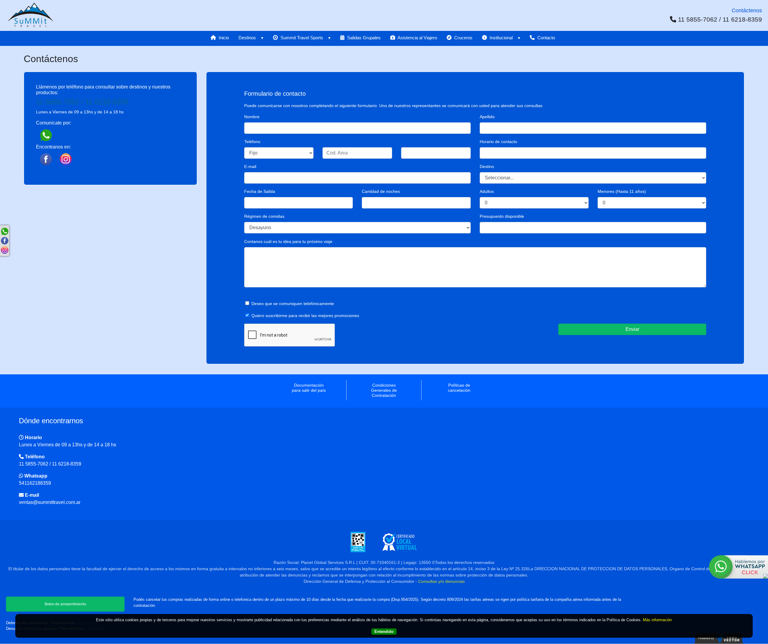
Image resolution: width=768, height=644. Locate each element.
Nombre (252, 116)
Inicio (223, 37)
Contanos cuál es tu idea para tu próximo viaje (288, 241)
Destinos (247, 37)
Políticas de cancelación (459, 388)
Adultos (487, 191)
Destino (487, 166)
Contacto (545, 37)
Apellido (487, 116)
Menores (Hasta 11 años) (622, 191)
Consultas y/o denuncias (441, 581)
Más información (657, 620)
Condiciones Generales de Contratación (384, 390)
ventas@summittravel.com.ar (49, 502)
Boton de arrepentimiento (65, 604)
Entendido (384, 631)
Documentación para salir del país (309, 388)
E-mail (250, 166)
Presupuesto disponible (502, 216)
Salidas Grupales (363, 37)
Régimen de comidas (264, 216)
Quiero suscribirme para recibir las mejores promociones (305, 315)
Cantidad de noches (381, 191)
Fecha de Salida (259, 191)
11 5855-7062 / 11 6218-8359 (82, 102)
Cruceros (462, 37)
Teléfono (252, 141)
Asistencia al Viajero (417, 37)
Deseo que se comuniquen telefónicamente (292, 303)
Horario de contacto (498, 141)
